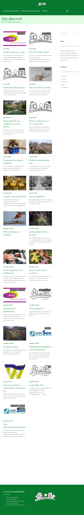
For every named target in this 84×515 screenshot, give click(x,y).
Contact (45, 11)
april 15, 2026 (32, 117)
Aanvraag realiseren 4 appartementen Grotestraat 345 (14, 388)
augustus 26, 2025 (8, 421)
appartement (21, 366)
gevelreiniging (14, 405)
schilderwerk (21, 408)
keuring (19, 444)
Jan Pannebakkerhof (13, 11)
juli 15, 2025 (6, 459)
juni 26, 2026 (32, 48)
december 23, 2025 (8, 228)
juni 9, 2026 (32, 84)
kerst (49, 213)
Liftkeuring (7, 462)
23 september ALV (36, 385)
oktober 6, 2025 (7, 381)
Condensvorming (46, 33)
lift (23, 444)
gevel (34, 444)
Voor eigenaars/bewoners (32, 11)
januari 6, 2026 (7, 193)
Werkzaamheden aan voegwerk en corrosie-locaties (12, 124)
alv (49, 102)
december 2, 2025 (34, 266)
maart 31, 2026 (7, 156)
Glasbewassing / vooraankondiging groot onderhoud (38, 501)
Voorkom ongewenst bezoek (40, 424)
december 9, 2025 (8, 266)
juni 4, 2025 (32, 494)
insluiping (48, 405)
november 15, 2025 (34, 305)
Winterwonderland (36, 196)
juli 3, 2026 (6, 48)
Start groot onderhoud (38, 462)
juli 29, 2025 (32, 421)
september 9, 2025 (34, 381)
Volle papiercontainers (12, 498)
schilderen (22, 251)
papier (23, 479)
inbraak (42, 405)
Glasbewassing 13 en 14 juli (14, 52)
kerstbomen (21, 328)
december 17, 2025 (34, 228)
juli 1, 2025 (6, 494)
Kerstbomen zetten (10, 346)
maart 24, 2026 (33, 156)
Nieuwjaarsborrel (36, 308)
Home (5, 11)
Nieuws (23, 11)
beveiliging (36, 405)
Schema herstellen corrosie (14, 87)
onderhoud (47, 328)
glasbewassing (21, 33)
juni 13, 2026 (6, 84)
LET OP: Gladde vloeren (39, 52)
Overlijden (22, 213)
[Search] (77, 33)
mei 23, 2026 (6, 117)
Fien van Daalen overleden (39, 87)
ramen (48, 479)
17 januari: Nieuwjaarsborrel (14, 196)
